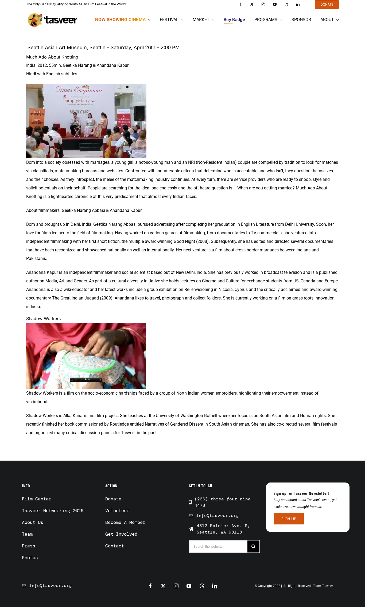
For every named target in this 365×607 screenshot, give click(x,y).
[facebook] (240, 4)
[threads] (286, 4)
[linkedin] (297, 4)
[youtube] (274, 4)
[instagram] (263, 4)
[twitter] (251, 4)
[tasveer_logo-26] (52, 20)
